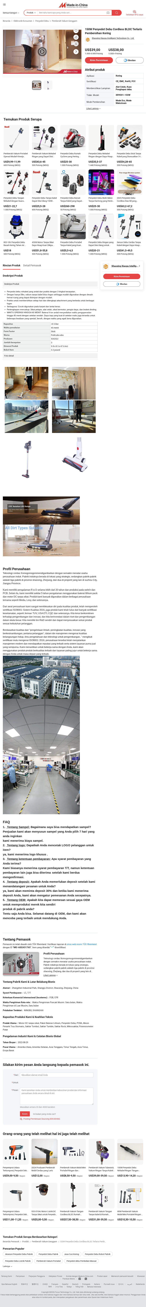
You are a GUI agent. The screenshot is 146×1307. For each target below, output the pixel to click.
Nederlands (140, 1284)
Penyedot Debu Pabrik (48, 1254)
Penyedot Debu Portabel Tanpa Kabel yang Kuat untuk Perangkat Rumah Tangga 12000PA (71, 244)
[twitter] (86, 1279)
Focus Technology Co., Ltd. (65, 1292)
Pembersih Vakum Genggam (64, 21)
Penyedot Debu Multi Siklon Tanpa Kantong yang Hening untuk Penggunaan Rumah (101, 200)
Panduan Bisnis (69, 1279)
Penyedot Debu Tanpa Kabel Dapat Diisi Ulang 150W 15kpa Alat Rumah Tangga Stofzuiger (44, 200)
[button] (4, 4)
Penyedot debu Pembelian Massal (81, 1261)
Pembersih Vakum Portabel (48, 1261)
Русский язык (109, 1284)
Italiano (97, 1284)
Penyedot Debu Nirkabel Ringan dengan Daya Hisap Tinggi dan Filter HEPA (100, 155)
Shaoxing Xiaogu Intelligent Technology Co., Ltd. (113, 38)
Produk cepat (102, 1276)
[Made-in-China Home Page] (73, 5)
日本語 (45, 1284)
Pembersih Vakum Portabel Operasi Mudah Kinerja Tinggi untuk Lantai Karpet (16, 155)
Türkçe (69, 1286)
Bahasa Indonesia (94, 1286)
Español (65, 1284)
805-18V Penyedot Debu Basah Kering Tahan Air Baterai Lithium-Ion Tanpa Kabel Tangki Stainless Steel (16, 244)
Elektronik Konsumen (23, 21)
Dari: (17, 1075)
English (14, 1284)
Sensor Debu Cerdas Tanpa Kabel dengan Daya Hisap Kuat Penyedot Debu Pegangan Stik (129, 244)
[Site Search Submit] (117, 13)
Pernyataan (20, 1276)
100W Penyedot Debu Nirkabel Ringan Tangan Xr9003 (127, 1170)
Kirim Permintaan (99, 60)
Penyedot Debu (42, 21)
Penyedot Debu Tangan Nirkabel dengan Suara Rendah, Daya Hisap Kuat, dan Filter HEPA (15, 200)
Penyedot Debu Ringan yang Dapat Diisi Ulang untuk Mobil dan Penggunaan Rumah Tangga (101, 244)
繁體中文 (35, 1284)
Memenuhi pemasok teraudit (122, 1276)
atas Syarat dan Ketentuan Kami (100, 1297)
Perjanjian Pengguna (37, 1276)
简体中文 (24, 1284)
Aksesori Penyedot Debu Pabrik (19, 1254)
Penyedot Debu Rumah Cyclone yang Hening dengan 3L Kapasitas (70, 155)
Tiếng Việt (79, 1286)
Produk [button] (30, 12)
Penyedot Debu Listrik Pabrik (18, 1261)
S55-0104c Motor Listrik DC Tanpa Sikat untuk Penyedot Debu (44, 1214)
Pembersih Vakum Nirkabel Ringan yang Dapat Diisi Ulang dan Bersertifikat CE (44, 155)
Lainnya (6, 1266)
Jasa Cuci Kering (71, 1254)
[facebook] (80, 1279)
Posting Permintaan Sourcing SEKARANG (40, 1118)
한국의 (120, 1284)
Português (86, 1284)
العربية (129, 1284)
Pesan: (16, 1090)
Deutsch (75, 1284)
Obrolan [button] (131, 60)
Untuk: (16, 1082)
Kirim (25, 1113)
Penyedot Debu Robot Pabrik (97, 1254)
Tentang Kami (6, 1276)
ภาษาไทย (59, 1286)
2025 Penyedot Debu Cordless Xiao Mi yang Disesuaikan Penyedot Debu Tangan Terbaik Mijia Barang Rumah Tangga (129, 200)
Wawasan (141, 1276)
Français (54, 1284)
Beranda (6, 21)
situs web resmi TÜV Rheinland (82, 944)
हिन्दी (50, 1286)
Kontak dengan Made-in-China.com (79, 1276)
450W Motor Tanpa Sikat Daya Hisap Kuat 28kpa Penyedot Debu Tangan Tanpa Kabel (43, 244)
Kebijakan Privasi (55, 1276)
